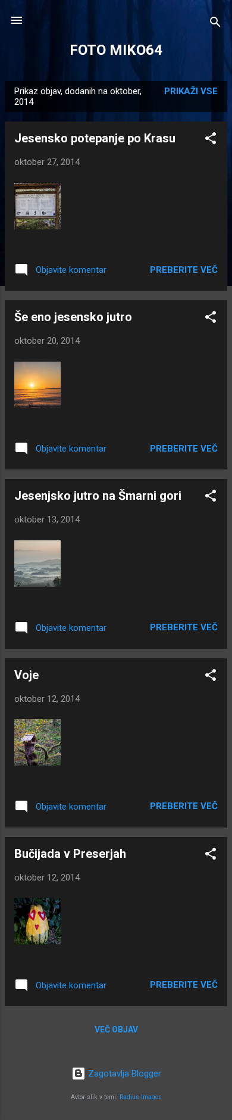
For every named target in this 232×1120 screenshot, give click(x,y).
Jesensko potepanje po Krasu (94, 138)
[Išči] (215, 24)
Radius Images (141, 1097)
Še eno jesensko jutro (73, 317)
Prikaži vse (191, 91)
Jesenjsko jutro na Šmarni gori (97, 496)
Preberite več (184, 270)
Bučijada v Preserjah (70, 854)
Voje (26, 675)
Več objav (116, 1029)
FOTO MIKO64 (116, 50)
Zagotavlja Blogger (123, 1073)
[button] (210, 140)
